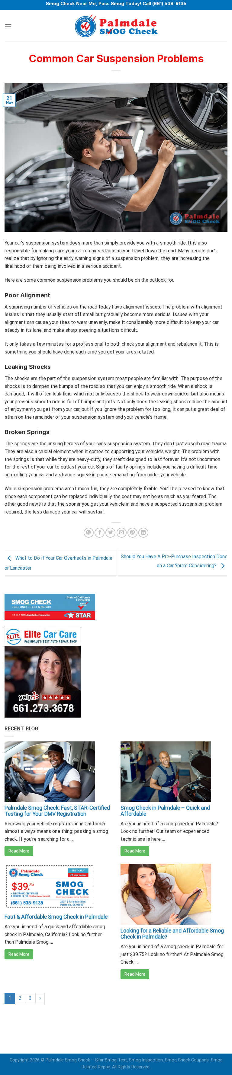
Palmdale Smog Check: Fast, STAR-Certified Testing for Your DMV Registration (57, 811)
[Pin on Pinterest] (132, 533)
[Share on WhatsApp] (89, 533)
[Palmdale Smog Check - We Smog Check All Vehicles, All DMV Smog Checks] (116, 26)
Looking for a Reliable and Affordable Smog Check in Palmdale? (172, 933)
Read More (18, 851)
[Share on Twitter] (110, 533)
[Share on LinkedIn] (143, 533)
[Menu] (8, 26)
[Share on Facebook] (100, 533)
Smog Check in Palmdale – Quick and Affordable (165, 811)
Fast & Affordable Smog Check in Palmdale (56, 916)
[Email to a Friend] (122, 533)
